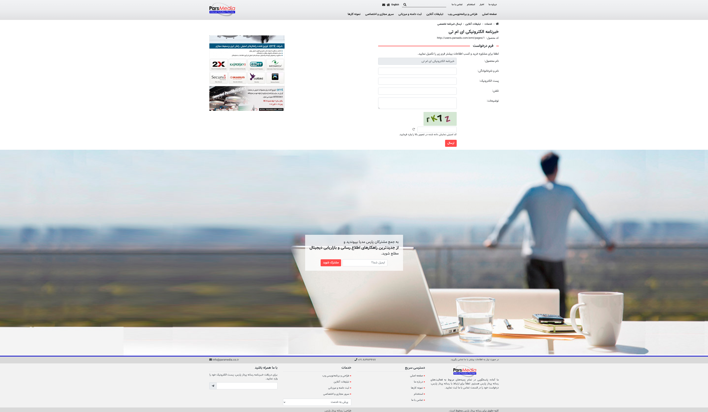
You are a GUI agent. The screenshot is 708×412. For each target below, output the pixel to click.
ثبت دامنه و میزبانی (410, 14)
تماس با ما (457, 4)
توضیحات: (493, 101)
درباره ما (493, 4)
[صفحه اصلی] (388, 4)
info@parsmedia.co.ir (226, 360)
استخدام (471, 4)
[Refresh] (414, 129)
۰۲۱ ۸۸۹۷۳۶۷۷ (367, 360)
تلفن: (495, 91)
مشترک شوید (331, 262)
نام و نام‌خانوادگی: (488, 71)
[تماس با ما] (383, 4)
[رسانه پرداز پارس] (222, 10)
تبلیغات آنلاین (434, 14)
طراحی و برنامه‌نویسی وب (462, 14)
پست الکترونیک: (489, 81)
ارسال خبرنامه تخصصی (449, 24)
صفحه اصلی (489, 14)
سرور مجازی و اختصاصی (379, 14)
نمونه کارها (354, 14)
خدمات (488, 24)
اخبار (482, 4)
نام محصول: (491, 61)
